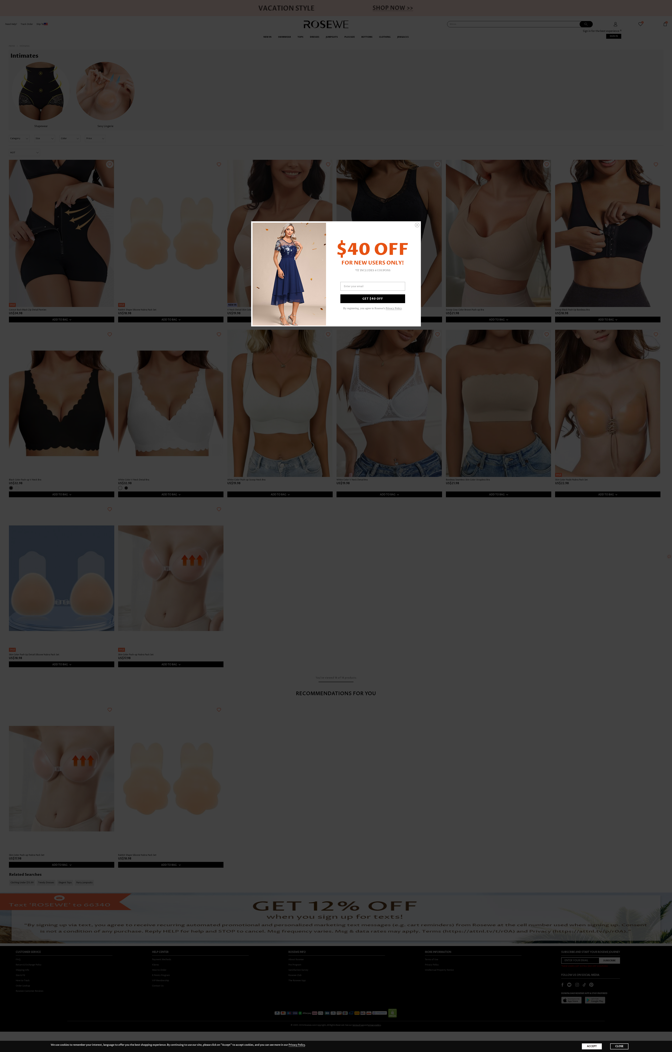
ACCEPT (592, 1046)
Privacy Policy (297, 1045)
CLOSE (619, 1046)
